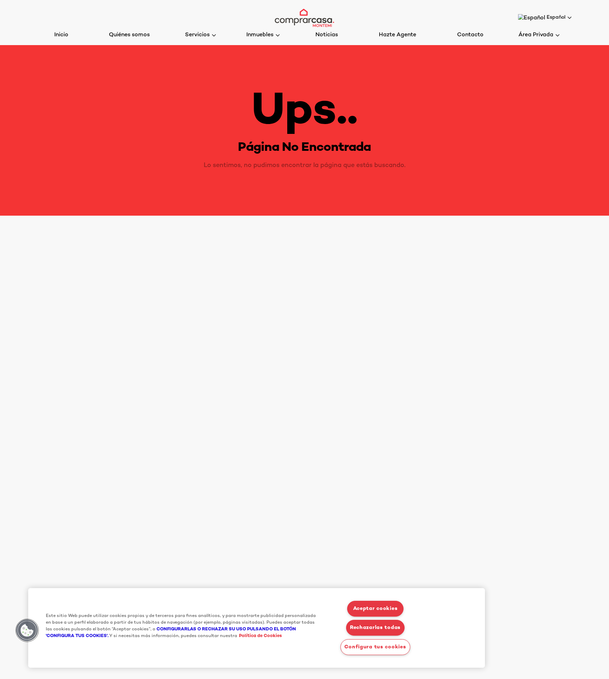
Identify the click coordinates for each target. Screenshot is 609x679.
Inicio (61, 35)
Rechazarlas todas (375, 627)
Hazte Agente (397, 35)
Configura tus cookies (375, 647)
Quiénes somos (129, 35)
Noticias (326, 35)
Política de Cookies (260, 636)
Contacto (470, 35)
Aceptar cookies (375, 608)
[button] (27, 630)
